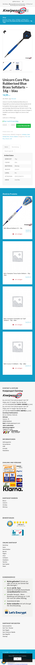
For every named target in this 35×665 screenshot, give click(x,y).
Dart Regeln (6, 630)
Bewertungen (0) (9, 151)
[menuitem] (16, 1)
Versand (13, 98)
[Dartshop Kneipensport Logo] (14, 11)
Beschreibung (15, 147)
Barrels (5, 551)
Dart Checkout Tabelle (9, 632)
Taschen (5, 562)
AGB (4, 446)
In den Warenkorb (23, 126)
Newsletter (6, 450)
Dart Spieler (6, 564)
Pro (26, 136)
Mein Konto (17, 1)
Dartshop (5, 4)
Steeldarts (5, 560)
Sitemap (5, 636)
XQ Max (5, 505)
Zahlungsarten (7, 442)
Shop (4, 17)
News (4, 566)
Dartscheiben (6, 549)
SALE (4, 556)
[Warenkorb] (22, 1)
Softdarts (18, 19)
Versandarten (6, 444)
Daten (6, 147)
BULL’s (4, 501)
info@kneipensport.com (13, 423)
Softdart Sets (25, 19)
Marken (16, 136)
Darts (13, 19)
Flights (4, 553)
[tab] (6, 147)
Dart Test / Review (8, 628)
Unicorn (12, 136)
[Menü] (26, 11)
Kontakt (5, 448)
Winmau (5, 507)
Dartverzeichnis (7, 626)
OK (17, 658)
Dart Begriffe (6, 634)
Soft (11, 138)
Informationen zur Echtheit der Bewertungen (18, 664)
